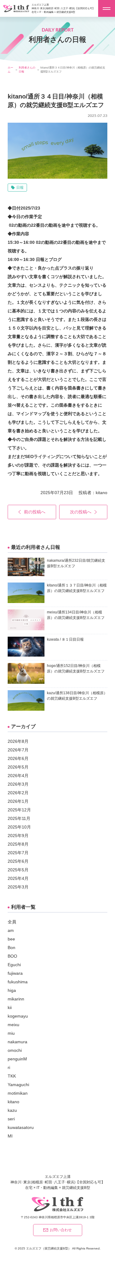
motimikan (18, 1093)
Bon (11, 947)
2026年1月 (18, 801)
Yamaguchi (18, 1084)
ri (9, 1067)
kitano (101, 492)
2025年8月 (18, 844)
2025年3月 (18, 886)
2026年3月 (18, 784)
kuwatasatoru (21, 1127)
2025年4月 (18, 878)
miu (11, 1033)
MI (10, 1136)
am (11, 930)
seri (11, 1118)
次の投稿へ (80, 511)
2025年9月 (18, 835)
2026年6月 (18, 758)
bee (11, 938)
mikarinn (16, 998)
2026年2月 (18, 792)
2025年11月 (19, 818)
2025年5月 (18, 869)
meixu (13, 1024)
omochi (15, 1050)
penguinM (17, 1058)
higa (12, 990)
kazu (12, 1110)
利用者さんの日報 (27, 69)
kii (10, 1007)
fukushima (18, 981)
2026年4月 (18, 775)
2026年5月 (18, 767)
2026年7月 (18, 749)
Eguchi (14, 964)
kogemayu (18, 1016)
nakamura (17, 1041)
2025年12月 (19, 809)
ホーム (10, 69)
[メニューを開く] (106, 8)
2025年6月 (18, 861)
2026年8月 (18, 741)
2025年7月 (18, 852)
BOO (12, 956)
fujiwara (15, 973)
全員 (12, 921)
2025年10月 (19, 827)
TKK (12, 1076)
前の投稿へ (34, 511)
